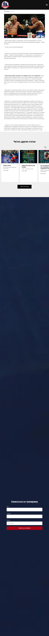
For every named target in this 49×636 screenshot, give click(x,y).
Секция (8, 520)
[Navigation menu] (47, 4)
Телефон (9, 513)
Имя (8, 506)
